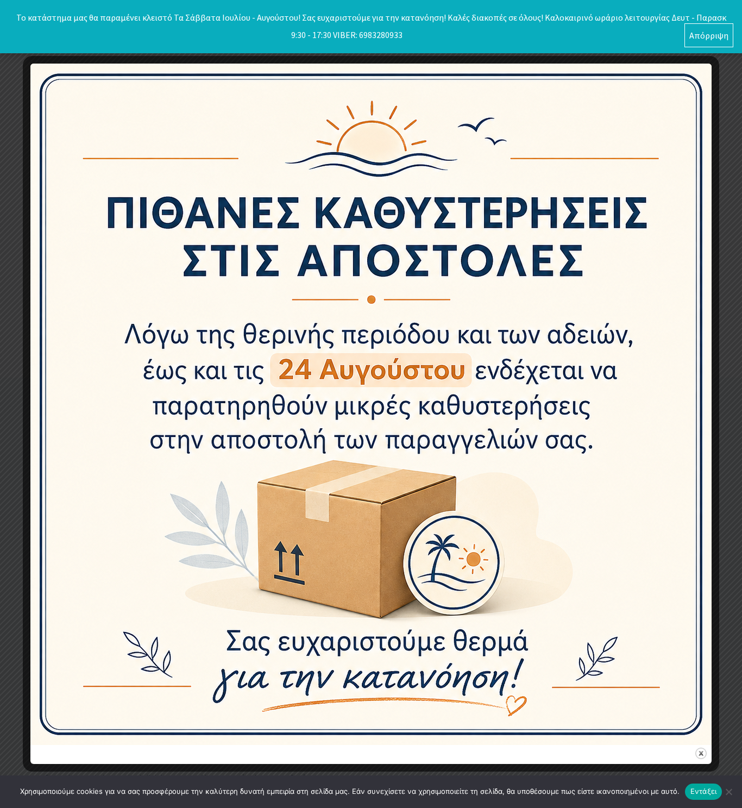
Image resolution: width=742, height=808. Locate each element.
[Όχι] (728, 791)
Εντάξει (703, 791)
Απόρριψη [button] (708, 35)
